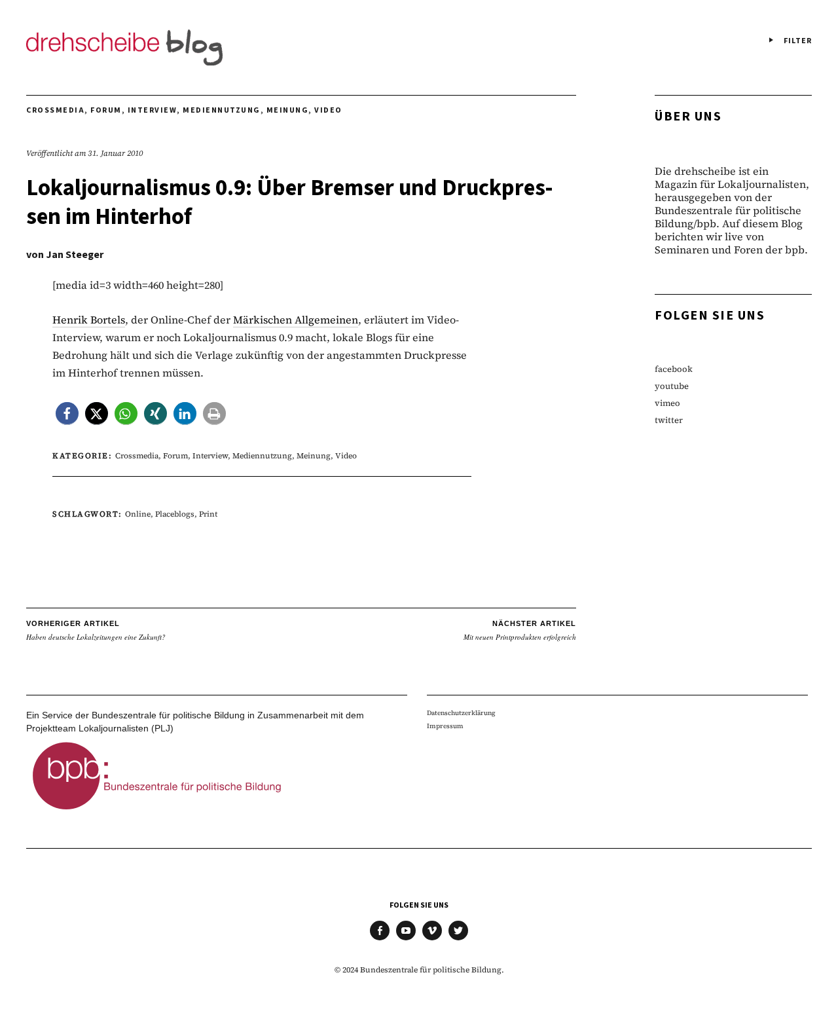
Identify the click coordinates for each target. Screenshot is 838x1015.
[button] (67, 413)
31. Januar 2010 (115, 153)
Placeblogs (174, 514)
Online (138, 514)
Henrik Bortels (88, 319)
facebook (674, 369)
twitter (669, 420)
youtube (672, 386)
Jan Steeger (74, 255)
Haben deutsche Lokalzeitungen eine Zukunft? (96, 630)
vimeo (667, 403)
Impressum (445, 726)
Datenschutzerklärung (461, 713)
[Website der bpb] (157, 813)
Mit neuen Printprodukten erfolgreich (520, 630)
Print (208, 514)
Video (328, 110)
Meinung (287, 110)
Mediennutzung (222, 110)
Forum (106, 110)
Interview (152, 110)
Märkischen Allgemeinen (295, 319)
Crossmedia (55, 110)
